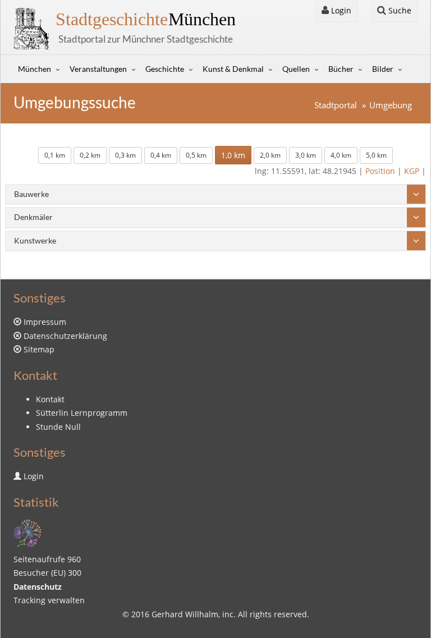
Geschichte (164, 69)
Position (380, 171)
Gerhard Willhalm (185, 614)
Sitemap (39, 349)
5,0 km (376, 155)
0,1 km (54, 155)
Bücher (341, 69)
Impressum (45, 321)
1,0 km (233, 155)
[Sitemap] (27, 532)
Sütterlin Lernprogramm (81, 412)
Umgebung (390, 105)
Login (340, 10)
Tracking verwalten (49, 600)
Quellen (296, 69)
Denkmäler (33, 217)
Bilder (382, 69)
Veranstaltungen (98, 69)
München (146, 19)
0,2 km (90, 155)
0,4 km (160, 155)
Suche (398, 10)
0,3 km (125, 155)
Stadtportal (335, 105)
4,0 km (341, 155)
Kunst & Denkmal (233, 69)
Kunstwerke (35, 240)
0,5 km (196, 155)
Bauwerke (31, 194)
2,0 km (270, 155)
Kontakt (50, 399)
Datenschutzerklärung (65, 336)
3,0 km (305, 155)
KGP (411, 171)
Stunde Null (58, 426)
